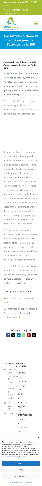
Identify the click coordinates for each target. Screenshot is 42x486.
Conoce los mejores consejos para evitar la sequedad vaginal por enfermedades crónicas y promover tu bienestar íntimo (21, 406)
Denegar (21, 470)
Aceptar (21, 463)
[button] (38, 437)
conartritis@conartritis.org (10, 413)
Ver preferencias (21, 476)
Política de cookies (16, 482)
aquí (29, 291)
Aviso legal (28, 482)
